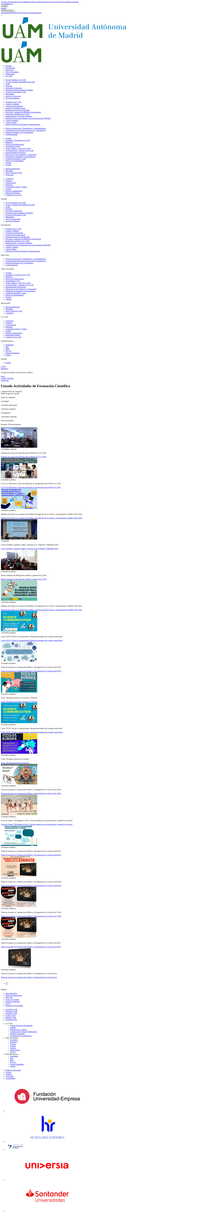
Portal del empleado (12, 1002)
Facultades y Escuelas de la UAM (17, 140)
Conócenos (9, 175)
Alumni (38, 13)
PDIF (14, 13)
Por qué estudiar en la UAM (15, 80)
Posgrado (8, 86)
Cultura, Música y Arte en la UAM (17, 148)
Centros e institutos (12, 104)
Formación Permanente (13, 88)
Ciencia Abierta (11, 122)
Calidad (8, 189)
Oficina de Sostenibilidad (14, 161)
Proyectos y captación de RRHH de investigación (23, 112)
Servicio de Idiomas (12, 98)
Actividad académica (8, 409)
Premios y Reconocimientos (11, 424)
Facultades (14, 1040)
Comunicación (10, 183)
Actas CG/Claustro (12, 999)
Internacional (10, 74)
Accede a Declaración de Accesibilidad (15, 2)
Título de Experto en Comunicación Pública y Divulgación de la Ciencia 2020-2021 (31, 855)
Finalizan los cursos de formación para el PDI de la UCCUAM (23, 457)
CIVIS (3, 4)
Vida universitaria (7, 421)
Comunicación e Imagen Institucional (23, 1032)
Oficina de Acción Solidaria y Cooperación (20, 155)
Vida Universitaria (12, 72)
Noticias (8, 163)
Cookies (8, 1072)
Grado (7, 84)
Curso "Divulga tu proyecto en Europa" (15, 763)
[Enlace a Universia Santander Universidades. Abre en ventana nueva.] (47, 1211)
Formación (5, 380)
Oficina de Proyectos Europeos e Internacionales (22, 124)
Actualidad (5, 401)
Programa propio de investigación (17, 110)
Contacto (8, 1074)
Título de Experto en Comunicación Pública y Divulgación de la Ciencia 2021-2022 (31, 793)
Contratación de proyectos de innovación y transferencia (25, 130)
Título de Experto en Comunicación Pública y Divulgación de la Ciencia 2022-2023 (31, 671)
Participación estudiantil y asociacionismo (20, 157)
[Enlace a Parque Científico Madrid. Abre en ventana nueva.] (15, 1149)
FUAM (12, 1052)
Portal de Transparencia (13, 191)
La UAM (8, 76)
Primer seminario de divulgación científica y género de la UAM (23, 579)
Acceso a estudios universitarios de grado (20, 82)
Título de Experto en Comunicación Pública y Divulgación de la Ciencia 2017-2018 (31, 916)
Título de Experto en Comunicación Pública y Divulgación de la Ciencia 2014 (29, 977)
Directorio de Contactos (18, 1030)
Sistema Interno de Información (21, 1026)
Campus (8, 138)
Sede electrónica (11, 993)
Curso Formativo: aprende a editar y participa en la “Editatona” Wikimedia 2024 (29, 549)
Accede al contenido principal (67, 2)
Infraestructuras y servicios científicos (18, 116)
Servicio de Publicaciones (14, 144)
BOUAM (8, 997)
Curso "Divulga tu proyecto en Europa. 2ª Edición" (19, 702)
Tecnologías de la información (21, 1036)
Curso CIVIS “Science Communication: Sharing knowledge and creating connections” (32, 640)
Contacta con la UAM (13, 195)
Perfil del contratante (17, 1034)
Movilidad (9, 171)
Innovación (9, 70)
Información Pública (12, 193)
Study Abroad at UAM (13, 173)
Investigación (10, 68)
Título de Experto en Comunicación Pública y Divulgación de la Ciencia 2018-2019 (31, 886)
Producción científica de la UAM (17, 114)
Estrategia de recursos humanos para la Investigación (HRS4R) (28, 118)
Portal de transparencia (13, 995)
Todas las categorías (8, 397)
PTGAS (19, 13)
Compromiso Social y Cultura (16, 187)
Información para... (8, 10)
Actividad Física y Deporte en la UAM (19, 151)
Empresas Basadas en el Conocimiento (19, 132)
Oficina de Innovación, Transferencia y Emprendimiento (25, 128)
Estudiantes (5, 13)
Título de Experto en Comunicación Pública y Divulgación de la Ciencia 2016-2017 (31, 947)
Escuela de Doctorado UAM (15, 92)
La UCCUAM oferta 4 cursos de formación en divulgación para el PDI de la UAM (31, 487)
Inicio (3, 376)
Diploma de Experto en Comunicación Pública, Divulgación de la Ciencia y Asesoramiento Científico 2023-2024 (41, 610)
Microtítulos (9, 94)
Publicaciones (15, 1050)
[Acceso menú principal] (2, 15)
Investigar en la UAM (13, 102)
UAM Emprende (11, 134)
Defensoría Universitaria (14, 1006)
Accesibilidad (10, 1078)
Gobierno (8, 181)
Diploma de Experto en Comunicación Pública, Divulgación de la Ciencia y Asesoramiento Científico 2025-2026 (41, 518)
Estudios (8, 66)
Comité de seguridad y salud (15, 159)
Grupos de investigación (14, 106)
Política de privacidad (13, 1070)
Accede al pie (52, 2)
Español (4, 6)
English (3, 8)
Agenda (8, 165)
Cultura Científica (11, 120)
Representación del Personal (15, 153)
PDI (10, 13)
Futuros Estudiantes (29, 13)
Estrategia (8, 185)
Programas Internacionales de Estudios (19, 90)
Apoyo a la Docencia (13, 96)
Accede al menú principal (38, 2)
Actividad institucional (9, 405)
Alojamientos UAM (12, 146)
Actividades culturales (9, 417)
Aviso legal (9, 1076)
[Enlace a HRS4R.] (47, 1142)
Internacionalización (12, 169)
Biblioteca (9, 4)
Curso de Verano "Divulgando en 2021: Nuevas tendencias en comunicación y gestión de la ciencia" (37, 824)
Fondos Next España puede (15, 108)
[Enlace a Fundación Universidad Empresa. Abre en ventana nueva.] (47, 1111)
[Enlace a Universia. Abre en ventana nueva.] (47, 1180)
